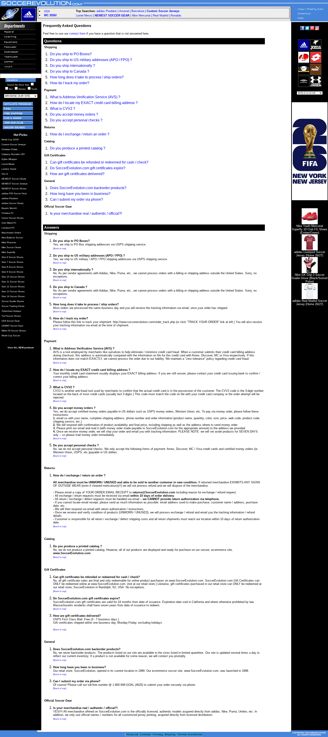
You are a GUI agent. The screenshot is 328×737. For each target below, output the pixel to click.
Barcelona (137, 11)
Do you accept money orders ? (74, 114)
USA (47, 11)
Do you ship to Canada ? (69, 71)
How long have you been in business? (80, 194)
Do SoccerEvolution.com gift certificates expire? (87, 168)
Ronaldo (176, 15)
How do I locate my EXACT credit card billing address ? (94, 103)
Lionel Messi (84, 15)
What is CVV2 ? (62, 108)
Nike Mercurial (141, 15)
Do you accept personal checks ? (76, 120)
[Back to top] (59, 248)
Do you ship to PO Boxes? (71, 54)
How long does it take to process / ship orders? (87, 77)
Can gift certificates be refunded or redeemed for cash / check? (99, 162)
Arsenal (124, 11)
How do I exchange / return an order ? (79, 134)
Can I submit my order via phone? (76, 199)
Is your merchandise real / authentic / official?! (86, 213)
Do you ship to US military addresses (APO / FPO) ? (91, 60)
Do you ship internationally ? (72, 65)
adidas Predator (106, 11)
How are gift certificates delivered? (77, 174)
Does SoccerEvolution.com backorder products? (88, 188)
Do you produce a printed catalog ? (77, 148)
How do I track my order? (69, 83)
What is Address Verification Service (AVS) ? (85, 97)
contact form (77, 33)
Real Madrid (160, 15)
